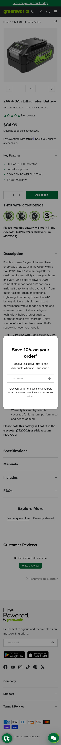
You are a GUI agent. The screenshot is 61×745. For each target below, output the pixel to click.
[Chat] (53, 738)
